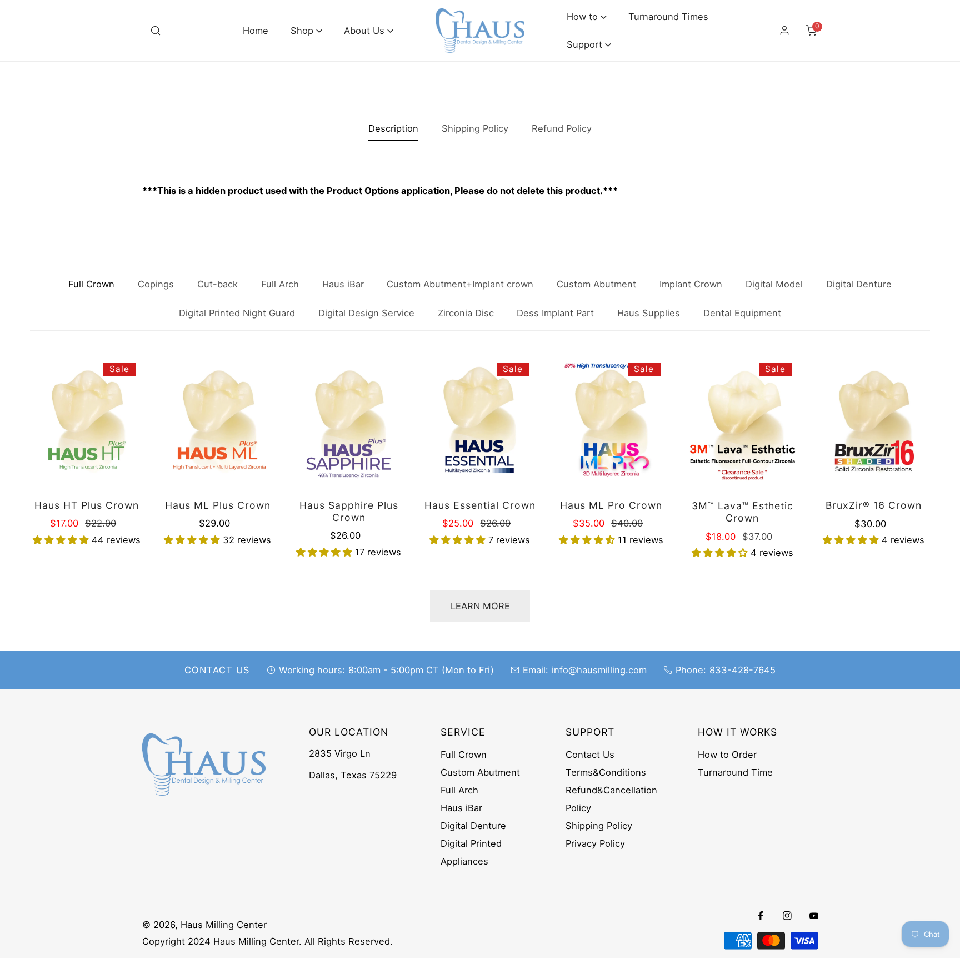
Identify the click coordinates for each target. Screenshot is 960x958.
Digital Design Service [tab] (366, 313)
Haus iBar (461, 807)
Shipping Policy (599, 825)
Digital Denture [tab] (859, 284)
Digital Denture (473, 825)
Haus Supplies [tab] (648, 313)
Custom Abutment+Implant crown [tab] (460, 284)
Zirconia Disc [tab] (466, 313)
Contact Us (590, 754)
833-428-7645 (742, 670)
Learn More (480, 606)
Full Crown (464, 754)
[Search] (155, 30)
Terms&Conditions (606, 772)
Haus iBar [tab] (343, 284)
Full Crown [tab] (91, 284)
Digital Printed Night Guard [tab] (237, 313)
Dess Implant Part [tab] (555, 313)
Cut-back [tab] (217, 284)
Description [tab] (393, 128)
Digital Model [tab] (774, 284)
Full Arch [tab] (280, 284)
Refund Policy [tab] (562, 128)
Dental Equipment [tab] (742, 313)
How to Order (727, 754)
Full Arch (459, 790)
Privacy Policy (595, 843)
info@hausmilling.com (599, 670)
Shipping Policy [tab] (475, 128)
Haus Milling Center (224, 924)
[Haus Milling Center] (480, 30)
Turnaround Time (735, 772)
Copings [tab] (156, 284)
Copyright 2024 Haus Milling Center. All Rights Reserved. (267, 941)
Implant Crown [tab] (690, 284)
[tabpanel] (480, 191)
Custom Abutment (480, 772)
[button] (306, 31)
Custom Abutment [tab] (596, 284)
